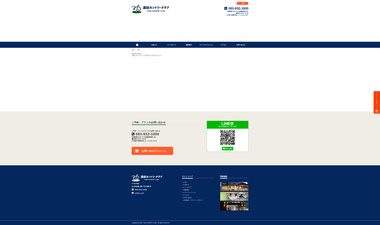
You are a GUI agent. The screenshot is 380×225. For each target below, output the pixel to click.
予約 (243, 3)
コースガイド (171, 45)
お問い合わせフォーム (154, 151)
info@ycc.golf (139, 193)
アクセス (223, 45)
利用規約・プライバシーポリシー (193, 200)
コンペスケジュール (206, 45)
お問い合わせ (240, 45)
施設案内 (189, 45)
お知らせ (154, 45)
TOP (138, 44)
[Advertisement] (233, 73)
